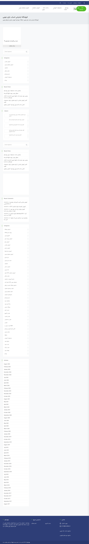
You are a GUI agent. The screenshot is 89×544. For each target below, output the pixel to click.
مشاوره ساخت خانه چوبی (65, 531)
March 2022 (6, 385)
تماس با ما (70, 3)
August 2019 (7, 445)
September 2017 (8, 501)
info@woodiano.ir (66, 526)
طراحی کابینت (7, 316)
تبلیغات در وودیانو (77, 3)
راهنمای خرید (7, 301)
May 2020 (6, 423)
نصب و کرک (7, 347)
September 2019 (8, 442)
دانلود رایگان (7, 71)
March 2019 (6, 455)
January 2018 (7, 490)
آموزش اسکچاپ (36, 8)
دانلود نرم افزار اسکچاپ (9, 288)
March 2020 (6, 429)
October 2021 (7, 396)
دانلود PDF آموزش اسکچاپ (10, 273)
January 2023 (7, 369)
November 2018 (7, 466)
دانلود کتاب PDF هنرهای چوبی (11, 282)
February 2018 (7, 488)
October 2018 (7, 469)
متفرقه (6, 335)
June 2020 (6, 420)
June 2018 (6, 477)
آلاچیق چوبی (7, 235)
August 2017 (7, 504)
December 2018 (7, 464)
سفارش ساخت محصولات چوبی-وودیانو (12, 91)
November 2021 (7, 394)
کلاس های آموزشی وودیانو (10, 329)
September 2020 (8, 415)
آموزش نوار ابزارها (8, 251)
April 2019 (6, 453)
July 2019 (6, 447)
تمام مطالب (33, 523)
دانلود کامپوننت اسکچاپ (9, 279)
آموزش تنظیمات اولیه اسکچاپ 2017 (18, 206)
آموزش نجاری (7, 248)
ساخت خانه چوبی (45, 8)
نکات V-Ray (7, 350)
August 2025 (7, 364)
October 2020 (7, 412)
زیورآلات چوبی (7, 307)
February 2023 (7, 367)
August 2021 (7, 399)
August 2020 (7, 418)
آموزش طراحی (7, 61)
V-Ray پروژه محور (8, 232)
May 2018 (6, 480)
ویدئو (6, 80)
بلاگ (60, 3)
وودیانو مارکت (66, 8)
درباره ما (64, 3)
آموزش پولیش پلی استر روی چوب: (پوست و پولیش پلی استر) (14, 210)
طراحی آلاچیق (7, 313)
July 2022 (6, 377)
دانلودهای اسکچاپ (8, 294)
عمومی (6, 322)
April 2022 (6, 383)
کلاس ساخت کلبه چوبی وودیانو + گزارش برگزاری (14, 105)
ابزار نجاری (7, 257)
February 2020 (7, 431)
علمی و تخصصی (8, 319)
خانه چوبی (7, 270)
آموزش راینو (7, 242)
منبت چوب (7, 344)
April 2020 (6, 426)
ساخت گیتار (7, 310)
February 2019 (7, 458)
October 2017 (7, 498)
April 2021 (6, 404)
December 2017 (7, 493)
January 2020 (7, 434)
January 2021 (7, 410)
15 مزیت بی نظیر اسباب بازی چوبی (11, 41)
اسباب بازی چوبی (8, 260)
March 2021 (6, 407)
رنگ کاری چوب (7, 304)
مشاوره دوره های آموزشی (65, 535)
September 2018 (8, 472)
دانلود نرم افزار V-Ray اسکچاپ (10, 285)
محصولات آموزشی (57, 8)
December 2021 (7, 391)
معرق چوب (7, 341)
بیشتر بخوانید (12, 46)
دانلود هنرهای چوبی (9, 291)
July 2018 (6, 474)
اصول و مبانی (7, 266)
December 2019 (7, 437)
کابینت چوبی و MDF (9, 325)
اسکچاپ (6, 68)
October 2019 (7, 439)
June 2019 (6, 450)
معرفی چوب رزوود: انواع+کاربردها (11, 93)
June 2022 (6, 380)
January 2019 (7, 461)
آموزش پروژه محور (8, 239)
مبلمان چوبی (7, 332)
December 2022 (7, 372)
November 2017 (7, 496)
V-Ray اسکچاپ (7, 229)
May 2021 (6, 402)
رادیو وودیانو (7, 74)
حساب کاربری (48, 523)
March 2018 (6, 485)
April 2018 (6, 482)
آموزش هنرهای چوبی (24, 8)
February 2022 (7, 388)
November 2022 (7, 375)
